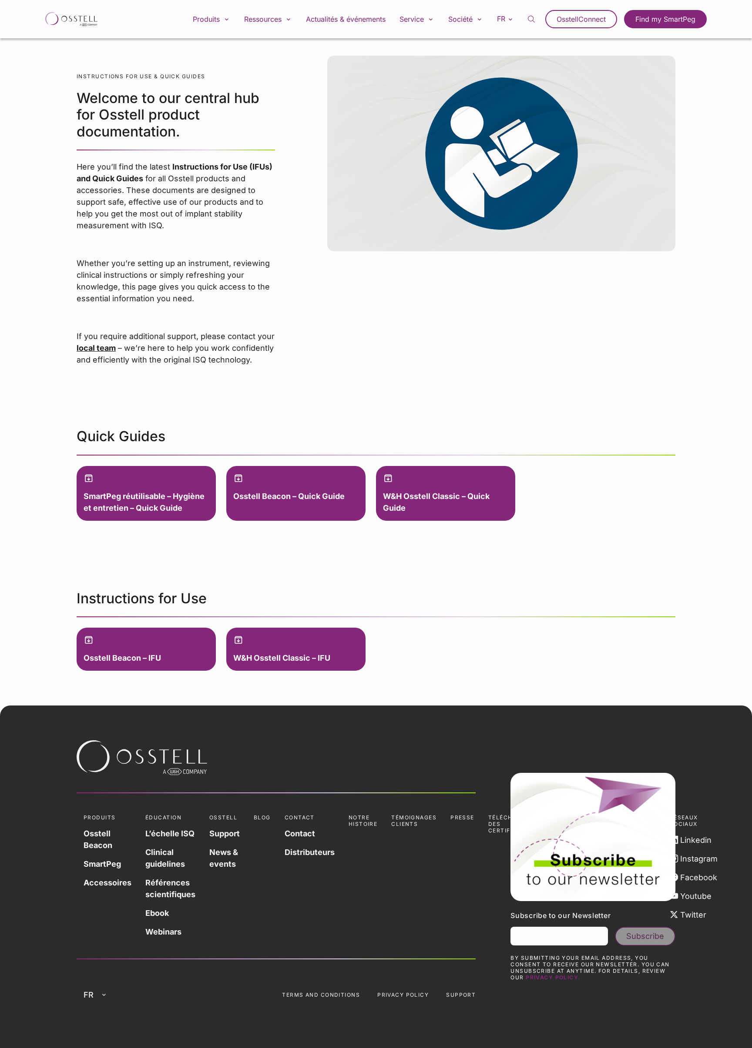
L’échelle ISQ (170, 833)
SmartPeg (102, 863)
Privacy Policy (403, 994)
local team (96, 348)
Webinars (163, 931)
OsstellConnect (581, 19)
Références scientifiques (170, 888)
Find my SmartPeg (665, 19)
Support (224, 833)
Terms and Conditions (321, 994)
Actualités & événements (346, 19)
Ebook (157, 913)
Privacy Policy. (553, 977)
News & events (223, 858)
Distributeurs (310, 852)
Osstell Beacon (98, 839)
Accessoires (107, 882)
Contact (300, 833)
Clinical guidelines (165, 858)
